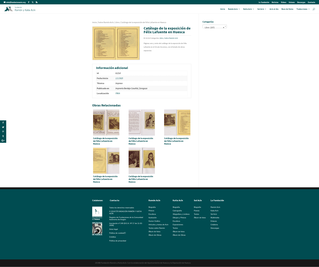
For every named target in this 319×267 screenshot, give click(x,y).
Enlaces (292, 2)
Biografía (152, 207)
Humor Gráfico (154, 221)
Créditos (112, 237)
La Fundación (264, 2)
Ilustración (153, 218)
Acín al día (274, 9)
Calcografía (177, 211)
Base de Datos (287, 9)
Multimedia (215, 218)
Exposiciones (178, 225)
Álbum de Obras (155, 235)
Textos (175, 228)
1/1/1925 (119, 78)
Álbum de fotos (154, 232)
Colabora (214, 225)
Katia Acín (247, 9)
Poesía (196, 211)
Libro (117, 22)
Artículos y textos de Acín (158, 225)
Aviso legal (113, 229)
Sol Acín (260, 9)
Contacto (311, 2)
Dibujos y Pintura (179, 218)
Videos (283, 2)
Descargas (301, 2)
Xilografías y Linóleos (181, 214)
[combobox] (214, 26)
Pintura (151, 211)
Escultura (152, 214)
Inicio (222, 9)
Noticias (275, 2)
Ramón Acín (233, 9)
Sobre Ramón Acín (106, 22)
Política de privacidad (117, 241)
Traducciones (302, 9)
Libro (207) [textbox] (214, 27)
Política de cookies (117, 233)
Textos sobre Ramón (157, 228)
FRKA (118, 93)
